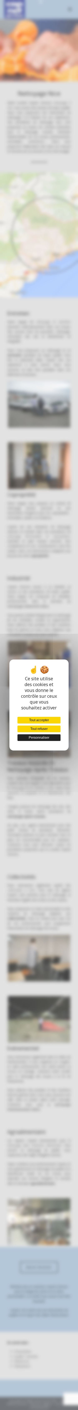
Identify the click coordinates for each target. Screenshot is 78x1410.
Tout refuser (39, 729)
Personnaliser (39, 737)
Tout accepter (39, 720)
